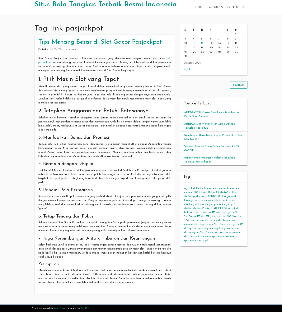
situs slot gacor (225, 212)
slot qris (218, 232)
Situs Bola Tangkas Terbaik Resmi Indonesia (106, 4)
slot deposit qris (203, 224)
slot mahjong (191, 232)
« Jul (187, 69)
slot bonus (211, 220)
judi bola (217, 200)
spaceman (205, 236)
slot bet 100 (224, 216)
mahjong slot (191, 204)
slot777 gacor (209, 216)
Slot (237, 212)
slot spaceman (232, 232)
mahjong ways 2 (226, 204)
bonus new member (215, 188)
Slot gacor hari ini (229, 228)
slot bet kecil (197, 220)
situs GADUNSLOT (216, 208)
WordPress (59, 308)
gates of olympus (200, 200)
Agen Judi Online (193, 188)
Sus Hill (85, 308)
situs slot (195, 212)
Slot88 (188, 216)
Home (199, 7)
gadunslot (199, 196)
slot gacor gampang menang (201, 228)
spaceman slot (192, 240)
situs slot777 (208, 212)
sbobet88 (198, 208)
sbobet (188, 208)
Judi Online (228, 200)
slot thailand (191, 236)
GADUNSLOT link (216, 196)
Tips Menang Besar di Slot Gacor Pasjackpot (100, 42)
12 (202, 43)
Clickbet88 (222, 192)
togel (205, 240)
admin (72, 49)
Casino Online (207, 192)
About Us (216, 7)
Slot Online (206, 232)
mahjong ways (208, 204)
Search (238, 85)
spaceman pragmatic (224, 236)
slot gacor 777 (235, 224)
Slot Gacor (220, 224)
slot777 (196, 216)
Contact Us (236, 7)
